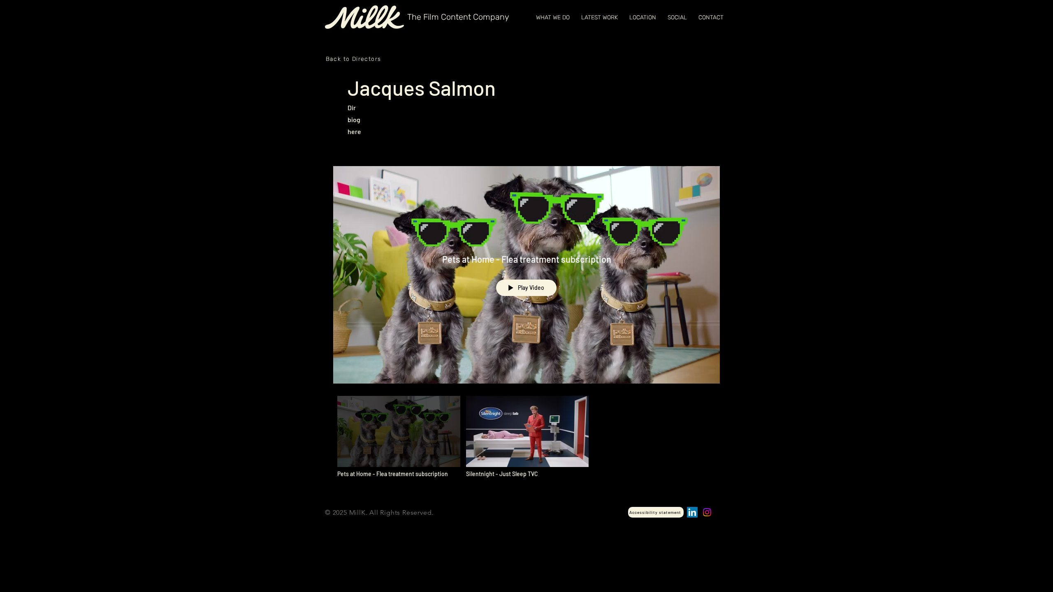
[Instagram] (707, 512)
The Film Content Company (458, 17)
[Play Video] (399, 437)
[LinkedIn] (692, 512)
